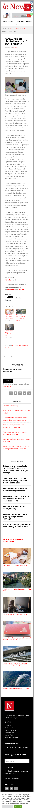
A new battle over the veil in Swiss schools (9, 316)
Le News (17, 7)
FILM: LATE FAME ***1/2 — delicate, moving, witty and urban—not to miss (15, 480)
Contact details (10, 728)
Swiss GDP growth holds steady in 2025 (14, 507)
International (16, 345)
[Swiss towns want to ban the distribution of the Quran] (21, 311)
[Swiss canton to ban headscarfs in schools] (9, 327)
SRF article (8, 280)
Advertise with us (10, 747)
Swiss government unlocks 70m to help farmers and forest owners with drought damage (15, 469)
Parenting (25, 345)
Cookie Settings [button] (7, 806)
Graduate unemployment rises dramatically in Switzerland (17, 525)
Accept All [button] (18, 806)
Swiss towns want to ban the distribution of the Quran (17, 589)
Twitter (21, 290)
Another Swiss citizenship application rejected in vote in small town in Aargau (17, 638)
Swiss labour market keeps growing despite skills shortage (15, 516)
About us (8, 725)
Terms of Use (9, 733)
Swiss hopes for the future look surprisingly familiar (15, 489)
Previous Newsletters (12, 778)
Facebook (11, 290)
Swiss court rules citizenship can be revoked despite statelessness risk (16, 498)
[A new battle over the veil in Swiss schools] (9, 311)
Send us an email (10, 730)
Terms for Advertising (10, 406)
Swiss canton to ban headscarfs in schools (16, 614)
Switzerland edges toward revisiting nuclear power (16, 689)
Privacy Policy (7, 386)
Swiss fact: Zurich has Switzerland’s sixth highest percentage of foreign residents (15, 664)
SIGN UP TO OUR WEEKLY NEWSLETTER (13, 541)
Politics (7, 347)
